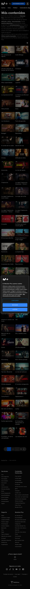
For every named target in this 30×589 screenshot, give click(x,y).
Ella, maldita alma (20, 333)
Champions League (5, 517)
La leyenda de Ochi (7, 95)
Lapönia (17, 82)
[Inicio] (4, 3)
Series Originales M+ (5, 493)
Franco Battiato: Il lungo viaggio (20, 238)
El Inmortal (17, 484)
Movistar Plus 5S (18, 507)
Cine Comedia (4, 480)
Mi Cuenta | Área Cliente (20, 519)
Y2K (16, 319)
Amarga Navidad (18, 482)
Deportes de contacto (6, 536)
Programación (4, 544)
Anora (3, 347)
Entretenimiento (5, 501)
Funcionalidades (18, 517)
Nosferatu (4, 252)
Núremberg (4, 359)
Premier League (5, 521)
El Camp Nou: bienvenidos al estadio (19, 422)
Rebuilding (18, 133)
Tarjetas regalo (18, 544)
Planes (16, 534)
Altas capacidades (6, 82)
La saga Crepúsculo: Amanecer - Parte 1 (7, 211)
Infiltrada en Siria (20, 158)
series (9, 21)
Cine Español (4, 478)
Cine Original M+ (5, 476)
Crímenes (18, 68)
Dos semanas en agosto (6, 55)
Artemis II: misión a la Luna (7, 320)
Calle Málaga (19, 55)
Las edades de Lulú (21, 436)
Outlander (17, 490)
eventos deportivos (7, 23)
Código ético (18, 523)
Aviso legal (17, 574)
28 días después (6, 384)
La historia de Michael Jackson (22, 95)
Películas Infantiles (5, 489)
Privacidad (24, 574)
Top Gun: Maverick (6, 372)
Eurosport (3, 538)
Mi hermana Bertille (7, 238)
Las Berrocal (18, 492)
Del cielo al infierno (7, 409)
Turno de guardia (20, 121)
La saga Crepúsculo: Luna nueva (7, 197)
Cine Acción (4, 482)
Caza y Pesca (18, 505)
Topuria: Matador (5, 534)
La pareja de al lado (7, 264)
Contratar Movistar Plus (20, 525)
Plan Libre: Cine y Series (20, 532)
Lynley (17, 409)
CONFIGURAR (15, 300)
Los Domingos (18, 480)
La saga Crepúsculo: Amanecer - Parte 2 (21, 183)
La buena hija (19, 252)
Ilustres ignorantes (6, 421)
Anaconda (4, 170)
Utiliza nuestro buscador (8, 36)
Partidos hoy (4, 542)
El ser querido (18, 476)
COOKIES (15, 576)
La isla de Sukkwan (21, 372)
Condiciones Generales (20, 521)
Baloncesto (3, 528)
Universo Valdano (5, 525)
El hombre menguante (21, 384)
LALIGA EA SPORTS (5, 519)
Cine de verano (4, 487)
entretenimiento (15, 25)
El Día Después (4, 523)
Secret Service (19, 145)
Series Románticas (5, 495)
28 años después (20, 347)
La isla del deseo (20, 170)
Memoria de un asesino (5, 334)
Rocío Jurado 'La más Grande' (22, 494)
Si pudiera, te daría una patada (7, 437)
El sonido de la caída (7, 145)
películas (4, 21)
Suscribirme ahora (18, 3)
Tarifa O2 (17, 542)
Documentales (4, 499)
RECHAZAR (15, 305)
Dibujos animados (19, 501)
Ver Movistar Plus (19, 515)
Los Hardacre (5, 121)
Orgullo (3, 503)
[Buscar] (10, 3)
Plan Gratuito (18, 536)
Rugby (2, 532)
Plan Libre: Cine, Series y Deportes (20, 529)
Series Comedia (4, 497)
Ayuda (15, 559)
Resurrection (19, 264)
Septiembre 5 (19, 396)
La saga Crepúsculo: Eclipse (21, 211)
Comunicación (18, 546)
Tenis (2, 530)
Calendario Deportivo (6, 540)
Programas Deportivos (20, 503)
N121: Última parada (21, 359)
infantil (22, 27)
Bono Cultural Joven (19, 540)
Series (3, 8)
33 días (3, 158)
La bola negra (18, 478)
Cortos (2, 485)
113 (21, 449)
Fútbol (15, 8)
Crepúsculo (4, 182)
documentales (16, 21)
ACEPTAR (15, 309)
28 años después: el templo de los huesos (7, 69)
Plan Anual (17, 538)
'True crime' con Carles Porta (21, 496)
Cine (9, 8)
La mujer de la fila (20, 196)
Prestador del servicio (8, 574)
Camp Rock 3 (5, 396)
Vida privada (5, 109)
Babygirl (3, 133)
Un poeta (4, 224)
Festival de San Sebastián (20, 499)
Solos (16, 109)
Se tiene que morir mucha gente (20, 224)
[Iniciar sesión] (27, 3)
